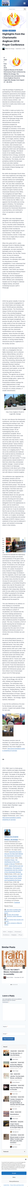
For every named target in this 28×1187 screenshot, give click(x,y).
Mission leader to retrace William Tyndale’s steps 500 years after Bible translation (17, 1139)
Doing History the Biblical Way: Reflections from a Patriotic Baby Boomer (12, 911)
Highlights (14, 934)
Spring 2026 (20, 1121)
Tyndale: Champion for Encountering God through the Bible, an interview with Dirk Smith (17, 1101)
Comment (5, 1002)
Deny (14, 1177)
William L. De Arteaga (11, 839)
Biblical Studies (14, 1085)
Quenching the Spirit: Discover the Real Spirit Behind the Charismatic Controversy (13, 854)
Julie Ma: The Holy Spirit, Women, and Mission (17, 1077)
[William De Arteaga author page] (3, 49)
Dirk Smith (14, 1108)
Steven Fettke (9, 977)
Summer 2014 (12, 30)
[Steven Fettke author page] (5, 977)
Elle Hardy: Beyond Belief (12, 914)
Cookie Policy (6, 1185)
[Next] (24, 967)
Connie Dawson (16, 1082)
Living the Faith (14, 1051)
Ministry (5, 30)
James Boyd (15, 1059)
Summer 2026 (21, 1051)
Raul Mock (14, 1146)
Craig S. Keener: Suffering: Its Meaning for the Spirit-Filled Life (16, 1125)
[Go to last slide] (4, 967)
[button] (26, 1159)
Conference (6, 934)
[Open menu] (24, 3)
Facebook (17, 902)
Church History (14, 1096)
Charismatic (18, 931)
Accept (14, 1173)
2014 (4, 931)
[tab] (12, 984)
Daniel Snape (15, 1070)
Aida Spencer (15, 1131)
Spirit (12, 1074)
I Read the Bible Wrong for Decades (16, 1088)
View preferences (14, 1181)
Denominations (14, 1114)
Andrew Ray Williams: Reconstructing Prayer (16, 1065)
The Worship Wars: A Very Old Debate (16, 1054)
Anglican (10, 931)
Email (5, 1034)
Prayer (20, 934)
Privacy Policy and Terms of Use (17, 1185)
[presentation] (14, 959)
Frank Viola (14, 1093)
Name (5, 1026)
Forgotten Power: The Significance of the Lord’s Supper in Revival (11, 862)
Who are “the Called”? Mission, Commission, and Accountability (13, 972)
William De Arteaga (9, 48)
